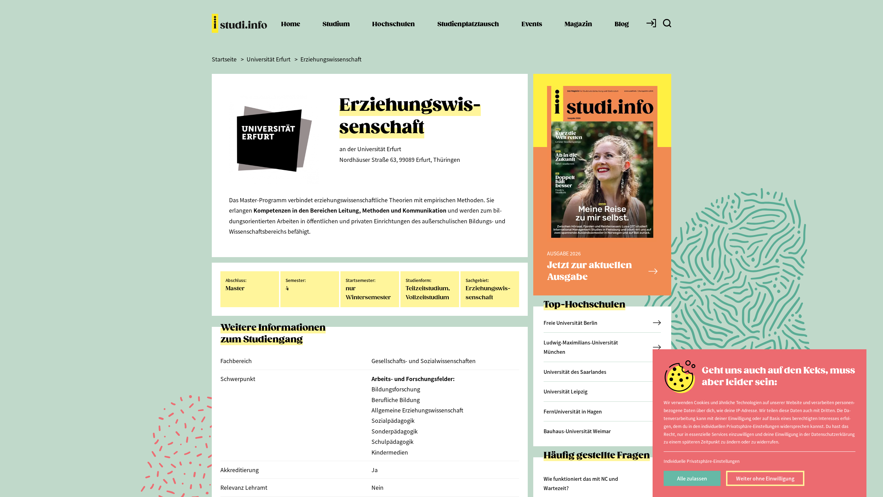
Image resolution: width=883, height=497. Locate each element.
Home (290, 24)
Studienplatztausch (468, 24)
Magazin (578, 24)
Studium (336, 24)
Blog (622, 24)
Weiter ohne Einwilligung (765, 478)
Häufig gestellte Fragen (597, 455)
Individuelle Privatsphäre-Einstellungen (702, 461)
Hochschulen (393, 24)
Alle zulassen (692, 478)
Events (532, 24)
